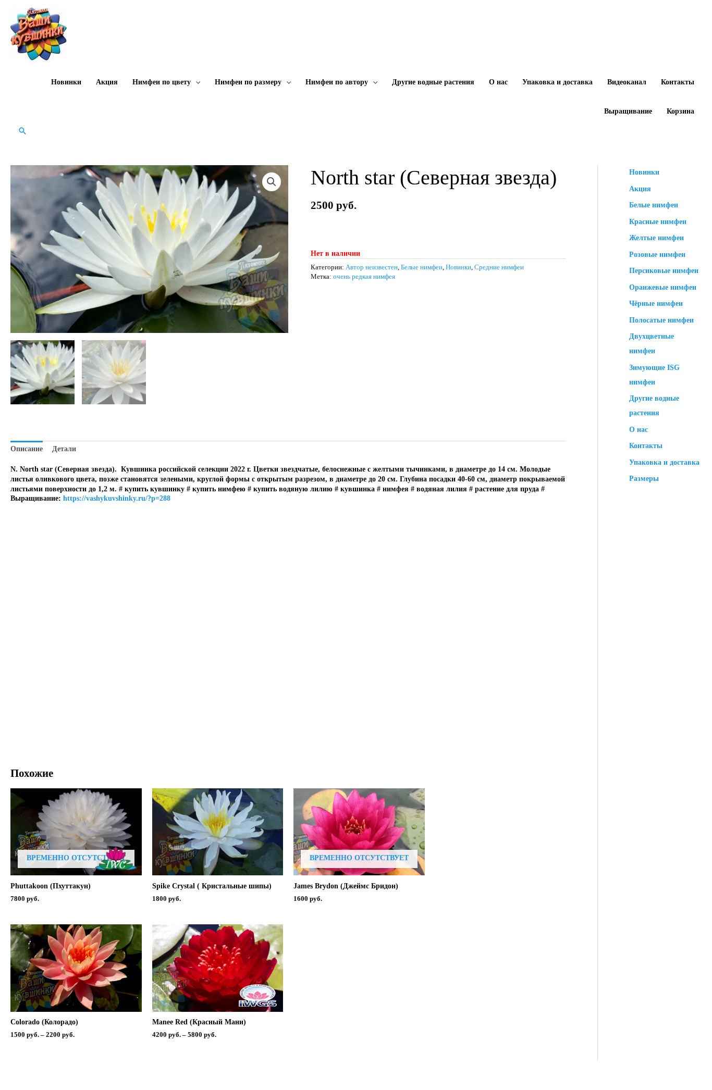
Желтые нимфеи (656, 238)
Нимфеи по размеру (248, 82)
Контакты (677, 82)
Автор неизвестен (372, 267)
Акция (107, 82)
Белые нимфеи (422, 267)
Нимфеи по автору (336, 82)
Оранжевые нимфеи (662, 287)
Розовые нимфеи (657, 254)
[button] (22, 130)
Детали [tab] (64, 449)
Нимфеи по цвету (161, 82)
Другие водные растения (433, 82)
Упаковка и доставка (557, 82)
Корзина (680, 111)
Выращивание (628, 111)
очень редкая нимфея (364, 276)
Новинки (66, 82)
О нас (498, 82)
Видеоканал (626, 82)
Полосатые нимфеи (661, 320)
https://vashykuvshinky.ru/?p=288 (116, 498)
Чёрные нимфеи (656, 303)
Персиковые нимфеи (663, 271)
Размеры (644, 478)
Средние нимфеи (499, 267)
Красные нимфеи (657, 222)
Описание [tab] (26, 449)
